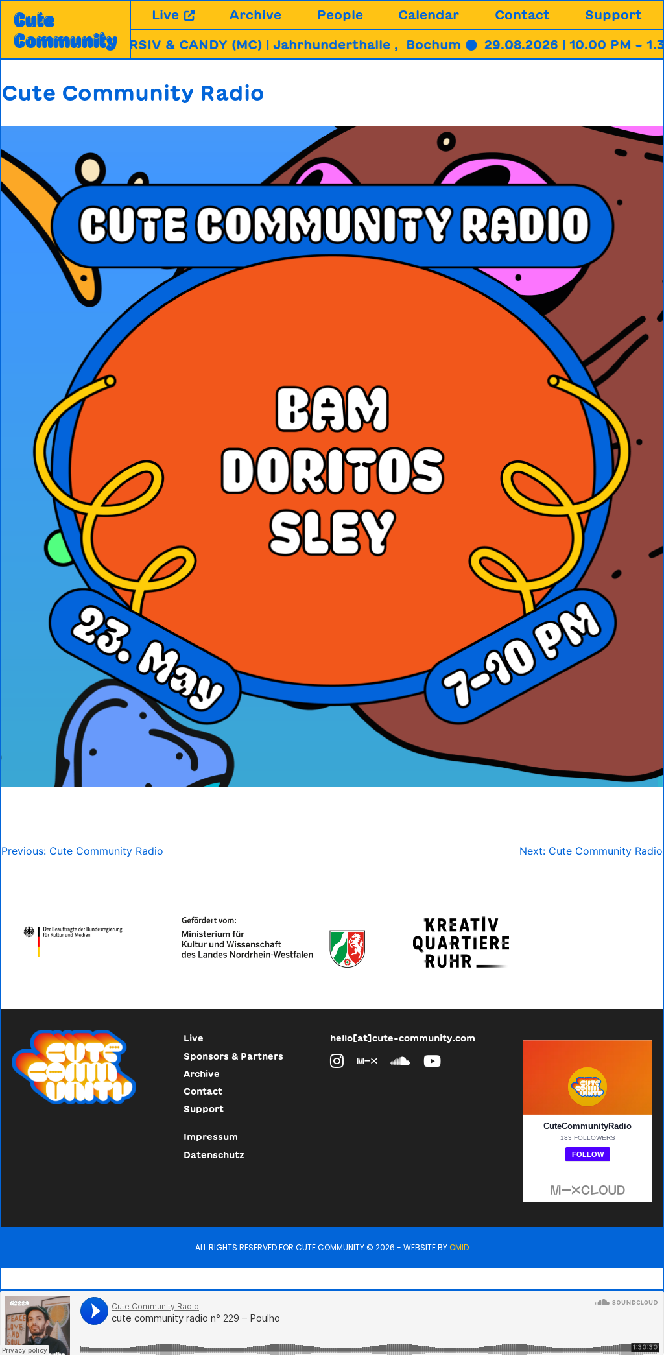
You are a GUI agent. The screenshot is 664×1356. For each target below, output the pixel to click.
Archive (255, 14)
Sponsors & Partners (233, 1056)
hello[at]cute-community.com (402, 1038)
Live (165, 14)
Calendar (428, 14)
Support (613, 14)
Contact (522, 14)
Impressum (211, 1136)
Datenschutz (214, 1155)
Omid (459, 1247)
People (340, 14)
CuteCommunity (65, 30)
